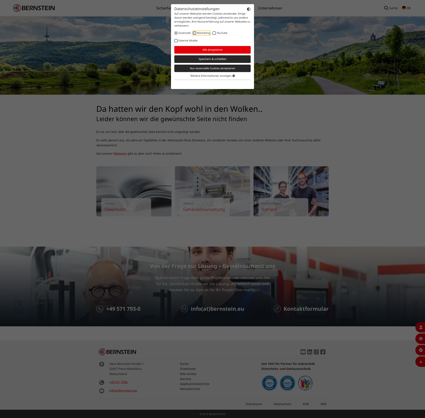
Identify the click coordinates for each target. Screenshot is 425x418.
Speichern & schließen (212, 59)
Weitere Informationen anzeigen (211, 76)
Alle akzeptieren (213, 49)
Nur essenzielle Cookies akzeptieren (212, 68)
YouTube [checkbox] (222, 33)
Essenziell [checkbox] (184, 33)
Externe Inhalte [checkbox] (188, 40)
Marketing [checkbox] (203, 33)
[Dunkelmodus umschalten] (248, 9)
